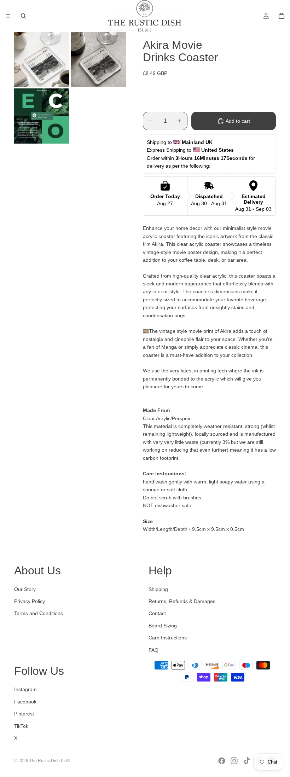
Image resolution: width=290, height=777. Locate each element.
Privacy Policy (29, 601)
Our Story (25, 589)
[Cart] (281, 16)
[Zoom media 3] (41, 116)
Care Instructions (168, 637)
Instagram (25, 689)
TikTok (21, 726)
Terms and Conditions (38, 613)
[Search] (23, 16)
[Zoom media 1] (41, 59)
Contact (157, 613)
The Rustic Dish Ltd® (49, 760)
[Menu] (8, 16)
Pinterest (24, 714)
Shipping (158, 589)
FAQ (153, 650)
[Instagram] (234, 760)
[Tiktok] (247, 760)
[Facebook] (222, 760)
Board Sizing (163, 625)
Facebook (25, 701)
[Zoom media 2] (98, 59)
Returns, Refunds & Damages (182, 601)
